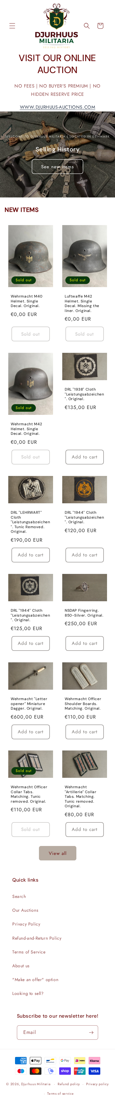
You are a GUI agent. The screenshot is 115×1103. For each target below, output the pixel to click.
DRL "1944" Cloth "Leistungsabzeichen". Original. (84, 517)
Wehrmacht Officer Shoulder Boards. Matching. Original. (83, 704)
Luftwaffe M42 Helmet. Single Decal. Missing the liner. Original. (82, 303)
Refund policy (69, 1084)
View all (58, 853)
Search (19, 896)
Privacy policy (97, 1084)
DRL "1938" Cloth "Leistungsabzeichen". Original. (84, 394)
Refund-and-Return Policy (36, 938)
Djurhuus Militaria (36, 1084)
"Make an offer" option (35, 979)
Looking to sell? (28, 993)
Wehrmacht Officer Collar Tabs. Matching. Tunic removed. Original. (29, 794)
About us (21, 966)
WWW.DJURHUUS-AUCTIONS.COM (57, 107)
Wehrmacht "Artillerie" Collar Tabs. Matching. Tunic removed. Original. (80, 797)
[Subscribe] (91, 1032)
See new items (57, 166)
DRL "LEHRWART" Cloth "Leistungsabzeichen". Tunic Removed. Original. (30, 522)
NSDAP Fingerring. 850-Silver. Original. (84, 613)
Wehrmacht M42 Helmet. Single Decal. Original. (26, 429)
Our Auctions (25, 910)
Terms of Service (29, 952)
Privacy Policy (26, 924)
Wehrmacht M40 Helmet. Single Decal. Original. (27, 301)
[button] (12, 26)
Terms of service (60, 1093)
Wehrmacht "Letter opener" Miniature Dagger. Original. (29, 704)
